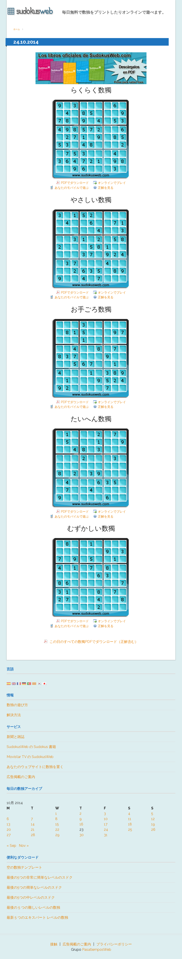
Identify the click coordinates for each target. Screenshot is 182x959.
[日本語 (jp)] (44, 683)
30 (81, 835)
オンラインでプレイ (112, 183)
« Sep (11, 845)
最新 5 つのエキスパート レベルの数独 (37, 917)
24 (106, 829)
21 (32, 829)
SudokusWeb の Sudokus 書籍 (31, 747)
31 (105, 835)
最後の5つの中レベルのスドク (31, 897)
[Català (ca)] (34, 683)
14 (33, 824)
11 (129, 819)
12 (153, 819)
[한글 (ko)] (39, 683)
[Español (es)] (9, 683)
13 (8, 824)
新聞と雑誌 (15, 737)
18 (130, 824)
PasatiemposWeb (96, 949)
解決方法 (14, 715)
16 (81, 824)
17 (105, 824)
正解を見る (105, 187)
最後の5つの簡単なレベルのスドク (34, 887)
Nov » (24, 845)
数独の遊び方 (17, 705)
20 (9, 829)
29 (57, 835)
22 (57, 829)
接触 (53, 944)
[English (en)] (14, 683)
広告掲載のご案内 (21, 777)
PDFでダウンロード (75, 183)
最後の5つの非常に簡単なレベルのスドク (40, 877)
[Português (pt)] (29, 683)
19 (153, 824)
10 (106, 819)
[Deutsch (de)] (24, 683)
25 (130, 829)
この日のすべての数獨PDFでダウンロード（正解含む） (93, 642)
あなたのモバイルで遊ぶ (72, 187)
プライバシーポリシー (114, 944)
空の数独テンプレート (24, 867)
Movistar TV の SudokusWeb (30, 757)
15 (57, 824)
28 (33, 835)
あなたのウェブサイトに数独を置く (35, 767)
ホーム (16, 29)
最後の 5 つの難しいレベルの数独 (33, 907)
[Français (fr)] (19, 683)
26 (153, 829)
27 (9, 835)
